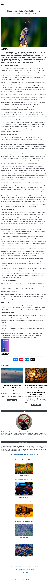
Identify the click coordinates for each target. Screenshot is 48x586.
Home (12, 566)
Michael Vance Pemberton (22, 13)
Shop (15, 566)
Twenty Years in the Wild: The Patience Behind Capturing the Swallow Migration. (12, 388)
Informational (33, 13)
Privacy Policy (25, 572)
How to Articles (21, 566)
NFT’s (41, 566)
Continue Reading (12, 400)
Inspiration (28, 566)
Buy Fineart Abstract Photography (24, 541)
